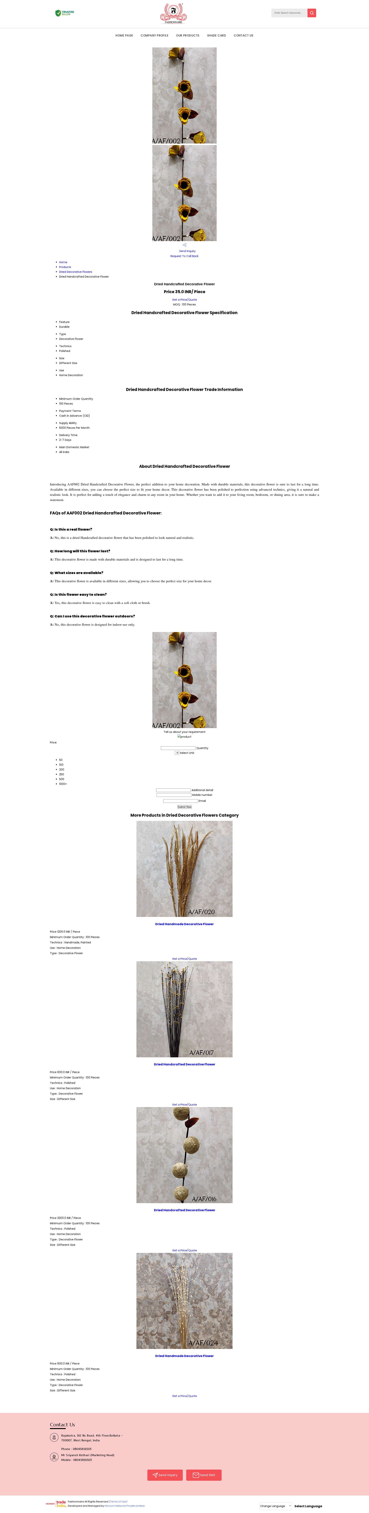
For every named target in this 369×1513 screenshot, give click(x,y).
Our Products (187, 35)
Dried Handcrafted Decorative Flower (184, 1064)
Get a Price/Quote (184, 300)
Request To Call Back (184, 256)
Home (63, 262)
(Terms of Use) (118, 1501)
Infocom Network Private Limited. (125, 1506)
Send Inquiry (187, 251)
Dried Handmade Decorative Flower (184, 924)
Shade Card (216, 35)
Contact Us (243, 35)
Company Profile (154, 35)
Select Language (308, 1506)
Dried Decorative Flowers (75, 272)
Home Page (124, 35)
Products (65, 267)
